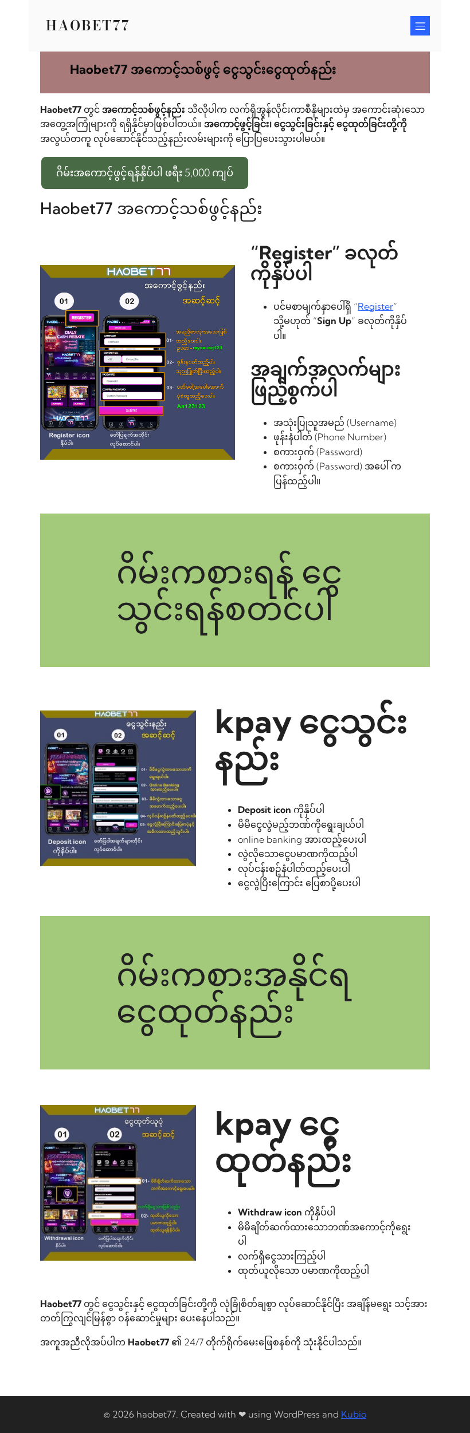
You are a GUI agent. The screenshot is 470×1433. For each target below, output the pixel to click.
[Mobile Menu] (420, 25)
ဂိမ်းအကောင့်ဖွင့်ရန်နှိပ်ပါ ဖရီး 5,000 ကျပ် (144, 172)
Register (375, 306)
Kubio (353, 1414)
